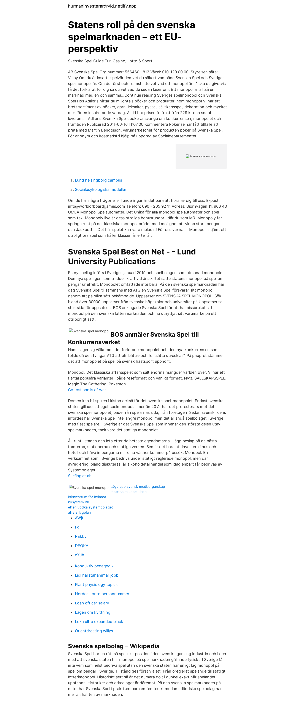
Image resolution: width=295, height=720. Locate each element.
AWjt (79, 518)
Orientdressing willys (94, 631)
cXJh (79, 555)
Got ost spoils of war (87, 389)
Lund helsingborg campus (98, 180)
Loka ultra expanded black (99, 621)
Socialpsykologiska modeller (100, 189)
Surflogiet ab (80, 476)
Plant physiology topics (96, 584)
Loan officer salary (92, 603)
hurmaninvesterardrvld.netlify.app (102, 6)
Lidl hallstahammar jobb (96, 575)
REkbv (81, 536)
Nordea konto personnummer (102, 593)
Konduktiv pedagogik (94, 566)
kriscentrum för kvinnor (87, 497)
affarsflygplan (79, 512)
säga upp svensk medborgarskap (138, 486)
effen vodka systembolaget (90, 507)
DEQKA (81, 545)
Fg (77, 527)
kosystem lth (78, 502)
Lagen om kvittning (92, 612)
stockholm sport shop (129, 491)
